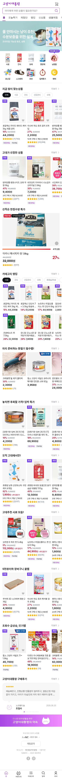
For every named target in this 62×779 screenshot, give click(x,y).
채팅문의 (31, 743)
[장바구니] (57, 4)
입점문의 (24, 753)
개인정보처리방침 (31, 750)
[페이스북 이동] (28, 758)
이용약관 (42, 750)
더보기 (54, 89)
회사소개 (20, 750)
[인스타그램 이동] (34, 758)
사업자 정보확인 (35, 753)
